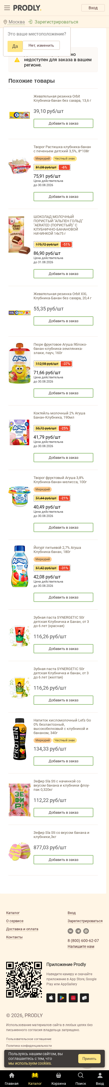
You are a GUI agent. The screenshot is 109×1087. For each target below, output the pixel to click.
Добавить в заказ (64, 123)
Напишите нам (81, 946)
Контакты (14, 937)
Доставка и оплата (22, 929)
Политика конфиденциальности (29, 1046)
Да (15, 46)
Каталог (13, 913)
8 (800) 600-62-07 (83, 940)
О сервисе (14, 921)
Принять (89, 1059)
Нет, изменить (41, 45)
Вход (93, 8)
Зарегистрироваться (56, 22)
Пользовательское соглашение (28, 1039)
